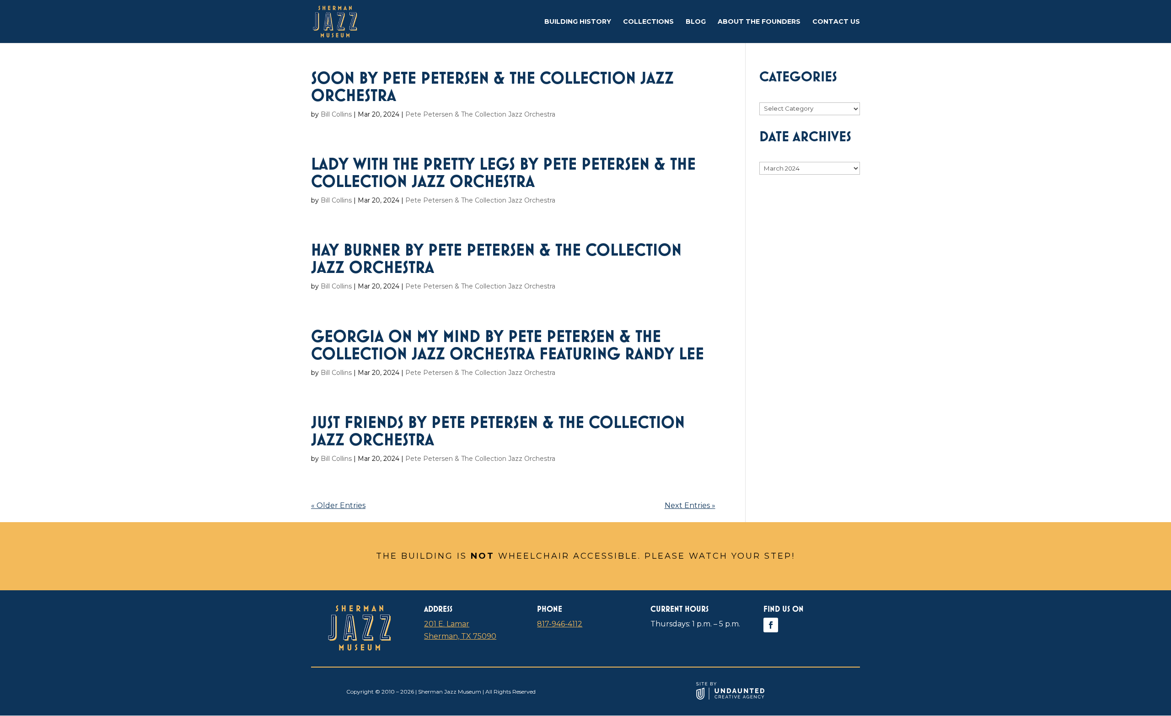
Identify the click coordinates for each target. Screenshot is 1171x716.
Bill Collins (336, 114)
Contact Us (836, 22)
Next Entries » (690, 505)
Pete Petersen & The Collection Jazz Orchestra (480, 114)
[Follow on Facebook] (770, 625)
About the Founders (759, 22)
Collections (648, 22)
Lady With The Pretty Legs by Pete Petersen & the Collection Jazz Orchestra (503, 172)
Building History (577, 22)
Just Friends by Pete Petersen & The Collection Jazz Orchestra (498, 430)
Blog (696, 22)
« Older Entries (338, 505)
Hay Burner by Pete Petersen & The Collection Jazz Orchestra (496, 258)
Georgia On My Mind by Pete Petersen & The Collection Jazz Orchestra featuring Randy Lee (507, 344)
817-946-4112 (559, 624)
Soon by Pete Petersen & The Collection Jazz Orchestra (492, 86)
